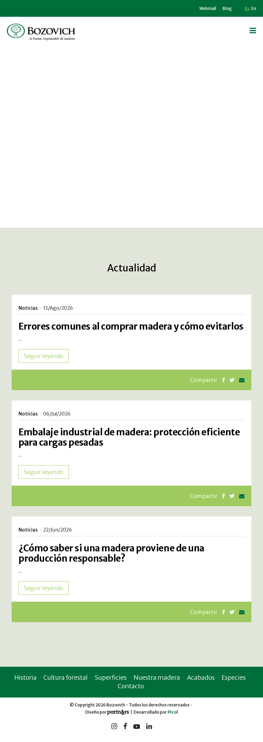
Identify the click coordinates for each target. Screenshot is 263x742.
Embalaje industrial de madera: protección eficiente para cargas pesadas (129, 437)
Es (247, 8)
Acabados (201, 677)
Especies (234, 677)
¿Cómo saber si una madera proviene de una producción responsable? (111, 553)
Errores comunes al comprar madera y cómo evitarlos (130, 326)
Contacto (131, 686)
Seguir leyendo (43, 356)
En (253, 8)
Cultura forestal (65, 677)
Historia (25, 677)
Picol (172, 712)
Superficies (111, 677)
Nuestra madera (157, 677)
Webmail (207, 8)
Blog (227, 8)
